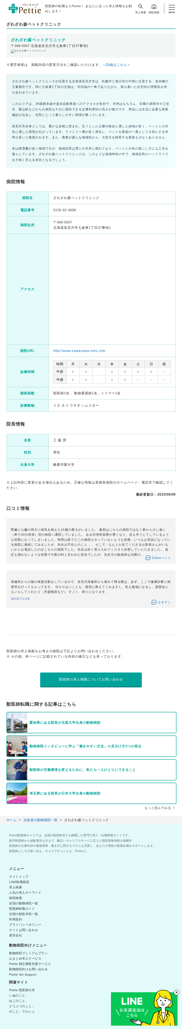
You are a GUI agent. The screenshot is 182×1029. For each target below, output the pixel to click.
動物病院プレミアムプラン (28, 953)
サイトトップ (18, 876)
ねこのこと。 (18, 1001)
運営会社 (15, 935)
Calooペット (161, 557)
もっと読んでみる (157, 808)
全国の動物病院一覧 (23, 903)
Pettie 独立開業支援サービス (30, 964)
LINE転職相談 (19, 882)
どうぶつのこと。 (22, 1006)
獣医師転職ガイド (22, 908)
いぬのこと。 (18, 995)
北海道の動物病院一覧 (40, 820)
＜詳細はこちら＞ (116, 65)
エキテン (164, 602)
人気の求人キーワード (25, 892)
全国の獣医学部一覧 (23, 914)
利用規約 (15, 919)
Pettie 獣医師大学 (22, 990)
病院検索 (154, 12)
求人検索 (140, 12)
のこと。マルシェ (22, 1011)
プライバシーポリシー (25, 924)
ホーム (11, 820)
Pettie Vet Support (22, 974)
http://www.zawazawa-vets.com (79, 350)
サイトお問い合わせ (23, 930)
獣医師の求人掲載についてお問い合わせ (91, 679)
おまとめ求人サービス (25, 958)
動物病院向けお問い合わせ (28, 969)
